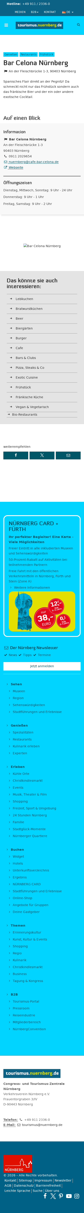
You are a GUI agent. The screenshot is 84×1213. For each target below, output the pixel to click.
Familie (18, 822)
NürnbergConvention (29, 1029)
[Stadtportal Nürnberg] (42, 1164)
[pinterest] (61, 1196)
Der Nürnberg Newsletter (33, 647)
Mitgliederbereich (26, 1022)
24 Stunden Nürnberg (29, 815)
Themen (17, 925)
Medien (20, 12)
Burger (21, 338)
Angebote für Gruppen (30, 905)
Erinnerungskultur (26, 932)
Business (19, 974)
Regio (17, 953)
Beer (19, 319)
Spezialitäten (22, 732)
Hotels (17, 863)
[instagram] (77, 1196)
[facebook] (45, 1196)
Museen (18, 691)
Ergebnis (19, 877)
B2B (33, 12)
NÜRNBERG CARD (26, 884)
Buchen (17, 850)
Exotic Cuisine (27, 377)
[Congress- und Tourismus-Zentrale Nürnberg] (39, 25)
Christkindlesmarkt (27, 781)
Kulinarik (19, 960)
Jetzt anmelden (42, 666)
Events (17, 788)
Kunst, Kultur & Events (29, 939)
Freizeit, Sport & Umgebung (34, 808)
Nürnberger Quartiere (29, 836)
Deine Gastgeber (26, 912)
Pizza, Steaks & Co (30, 368)
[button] (15, 455)
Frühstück (23, 387)
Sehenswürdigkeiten (28, 705)
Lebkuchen (24, 299)
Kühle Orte (20, 774)
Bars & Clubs (26, 358)
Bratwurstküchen (29, 309)
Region (18, 698)
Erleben (17, 767)
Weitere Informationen (31, 588)
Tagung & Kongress (27, 981)
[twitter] (53, 1196)
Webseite (15, 167)
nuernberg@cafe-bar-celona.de (33, 162)
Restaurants (22, 739)
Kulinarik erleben (26, 746)
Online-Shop (22, 898)
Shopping (20, 801)
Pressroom (21, 1008)
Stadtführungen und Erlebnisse (37, 712)
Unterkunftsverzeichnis (30, 870)
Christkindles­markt (27, 967)
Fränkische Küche (29, 397)
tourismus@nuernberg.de (41, 1125)
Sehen (16, 684)
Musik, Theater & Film (29, 794)
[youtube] (69, 1196)
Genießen (19, 725)
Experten (19, 753)
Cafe (19, 348)
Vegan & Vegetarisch (32, 407)
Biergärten (24, 328)
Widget (18, 857)
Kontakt (50, 12)
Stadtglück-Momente (29, 829)
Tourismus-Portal (25, 1001)
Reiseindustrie (23, 1015)
